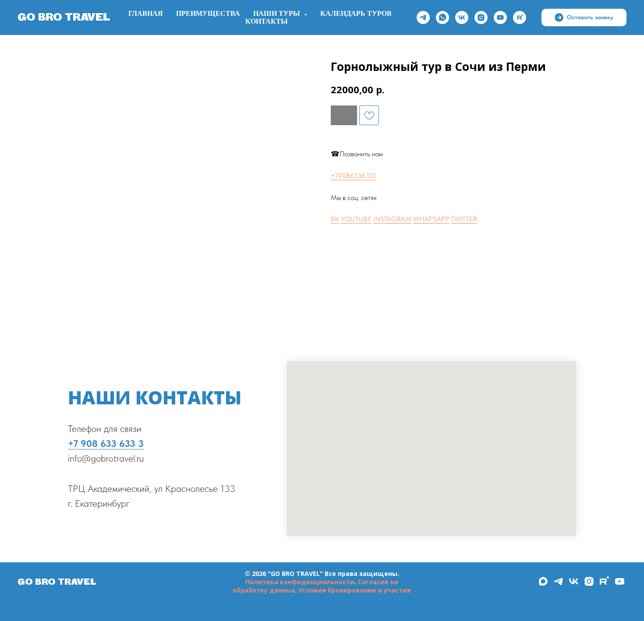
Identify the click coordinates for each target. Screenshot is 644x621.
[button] (583, 17)
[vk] (461, 17)
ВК (335, 219)
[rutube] (519, 17)
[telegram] (423, 17)
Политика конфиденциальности (299, 582)
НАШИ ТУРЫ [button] (277, 13)
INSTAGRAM (392, 219)
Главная (145, 13)
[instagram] (481, 17)
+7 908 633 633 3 (106, 443)
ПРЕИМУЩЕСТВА (208, 13)
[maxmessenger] (543, 584)
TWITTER (464, 219)
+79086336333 (353, 176)
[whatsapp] (442, 17)
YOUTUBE (356, 219)
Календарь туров (356, 13)
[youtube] (500, 17)
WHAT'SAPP (431, 219)
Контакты (266, 21)
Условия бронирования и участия (354, 590)
